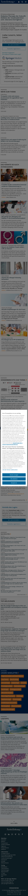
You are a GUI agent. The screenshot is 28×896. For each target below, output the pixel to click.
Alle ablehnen (14, 479)
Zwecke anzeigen (14, 475)
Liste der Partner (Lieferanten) (9, 469)
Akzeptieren (14, 483)
